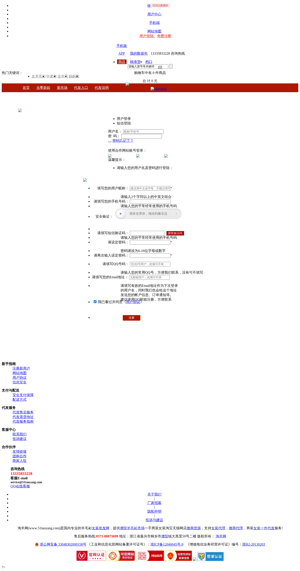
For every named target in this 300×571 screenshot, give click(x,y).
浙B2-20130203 (253, 544)
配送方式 (20, 399)
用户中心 (154, 14)
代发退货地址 (23, 417)
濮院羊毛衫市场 (132, 528)
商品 (121, 62)
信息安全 (20, 382)
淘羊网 (221, 536)
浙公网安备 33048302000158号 (63, 544)
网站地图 (154, 31)
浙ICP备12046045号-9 (166, 544)
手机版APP (121, 46)
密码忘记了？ (123, 140)
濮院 (164, 536)
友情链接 (20, 451)
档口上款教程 (197, 95)
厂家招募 (154, 503)
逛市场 (62, 88)
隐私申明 (154, 511)
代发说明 (102, 88)
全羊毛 (63, 76)
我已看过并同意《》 (121, 302)
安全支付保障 (23, 395)
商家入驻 (20, 461)
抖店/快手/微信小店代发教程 (158, 95)
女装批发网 (100, 528)
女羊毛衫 (39, 76)
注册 (131, 317)
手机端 (154, 23)
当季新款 (43, 88)
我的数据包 (139, 53)
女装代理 (218, 528)
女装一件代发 (264, 528)
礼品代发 (221, 95)
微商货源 (194, 528)
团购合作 (20, 456)
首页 (26, 88)
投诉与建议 (154, 520)
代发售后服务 (23, 412)
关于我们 (154, 494)
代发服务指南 (23, 421)
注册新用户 (21, 368)
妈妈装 (74, 76)
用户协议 (133, 302)
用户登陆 (147, 36)
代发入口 (81, 88)
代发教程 (122, 95)
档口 (148, 62)
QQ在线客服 (20, 486)
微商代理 (236, 528)
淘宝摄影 (242, 95)
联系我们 (20, 434)
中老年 (51, 76)
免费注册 (164, 36)
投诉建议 (20, 439)
